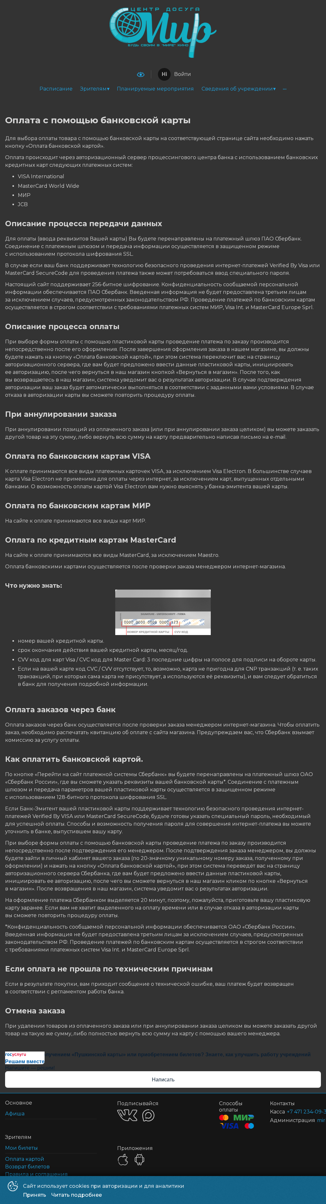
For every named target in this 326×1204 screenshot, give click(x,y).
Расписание (56, 89)
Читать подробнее (76, 1195)
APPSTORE (123, 1159)
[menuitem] (56, 89)
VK (127, 1115)
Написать (163, 1079)
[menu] (163, 89)
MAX (148, 1115)
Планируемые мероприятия (155, 89)
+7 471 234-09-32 (296, 1112)
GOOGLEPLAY (139, 1159)
